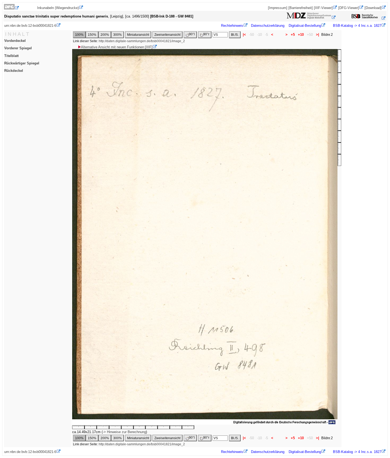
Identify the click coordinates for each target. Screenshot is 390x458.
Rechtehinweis (232, 26)
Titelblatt (11, 56)
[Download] (373, 8)
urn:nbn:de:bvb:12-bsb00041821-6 (30, 26)
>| (317, 35)
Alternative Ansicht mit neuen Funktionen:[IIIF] (117, 47)
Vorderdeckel (15, 41)
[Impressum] (277, 8)
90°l (192, 34)
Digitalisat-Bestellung (305, 26)
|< (244, 35)
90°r (206, 34)
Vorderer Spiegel (18, 48)
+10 (301, 35)
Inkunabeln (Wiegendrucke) (58, 8)
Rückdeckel (13, 71)
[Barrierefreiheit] (300, 8)
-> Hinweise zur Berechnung (124, 432)
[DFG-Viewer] (348, 8)
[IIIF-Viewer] (323, 8)
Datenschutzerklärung (267, 26)
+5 (293, 35)
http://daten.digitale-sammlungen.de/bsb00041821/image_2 (142, 41)
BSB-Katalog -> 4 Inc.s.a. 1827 (356, 26)
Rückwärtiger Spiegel (21, 63)
